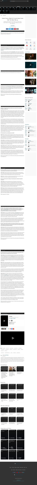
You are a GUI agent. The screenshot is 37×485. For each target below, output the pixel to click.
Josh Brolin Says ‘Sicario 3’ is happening (12, 413)
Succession (6, 274)
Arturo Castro (9, 86)
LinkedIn (30, 46)
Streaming (15, 467)
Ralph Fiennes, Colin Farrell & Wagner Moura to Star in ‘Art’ (4, 391)
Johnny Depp (16, 212)
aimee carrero (7, 349)
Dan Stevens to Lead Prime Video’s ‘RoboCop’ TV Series (20, 414)
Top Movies (27, 124)
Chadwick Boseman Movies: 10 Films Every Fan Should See (19, 373)
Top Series (27, 138)
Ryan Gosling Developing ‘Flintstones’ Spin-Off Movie (20, 424)
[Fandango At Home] (3, 328)
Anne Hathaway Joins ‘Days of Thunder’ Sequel (12, 423)
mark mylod (11, 349)
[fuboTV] (13, 328)
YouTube (27, 46)
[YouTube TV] (7, 328)
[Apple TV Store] (5, 328)
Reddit (34, 46)
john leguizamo (2, 349)
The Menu (10, 316)
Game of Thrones (6, 275)
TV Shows (13, 467)
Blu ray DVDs (4, 15)
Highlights (18, 6)
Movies (10, 467)
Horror (11, 318)
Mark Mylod (13, 51)
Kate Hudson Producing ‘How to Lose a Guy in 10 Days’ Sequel (4, 424)
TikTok (27, 49)
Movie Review (29, 100)
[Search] (28, 1)
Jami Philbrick (12, 25)
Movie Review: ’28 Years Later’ (20, 400)
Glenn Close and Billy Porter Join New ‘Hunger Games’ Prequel (12, 400)
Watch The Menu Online (4, 327)
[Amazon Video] (12, 328)
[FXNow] (2, 328)
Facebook (27, 43)
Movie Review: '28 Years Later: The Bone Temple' (12, 390)
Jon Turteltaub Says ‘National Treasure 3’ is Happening (4, 414)
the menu (22, 349)
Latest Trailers (27, 52)
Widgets (34, 49)
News (1, 15)
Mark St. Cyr (13, 86)
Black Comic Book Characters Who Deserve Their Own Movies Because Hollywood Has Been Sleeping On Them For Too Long (12, 374)
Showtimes (18, 467)
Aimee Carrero (11, 88)
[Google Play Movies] (8, 328)
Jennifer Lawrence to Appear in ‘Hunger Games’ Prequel (4, 400)
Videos (24, 467)
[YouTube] (10, 328)
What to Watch (21, 467)
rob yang (19, 349)
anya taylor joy (15, 349)
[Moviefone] (5, 1)
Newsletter (31, 49)
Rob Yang (20, 86)
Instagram (34, 43)
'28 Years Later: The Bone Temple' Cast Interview (20, 390)
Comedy (14, 318)
